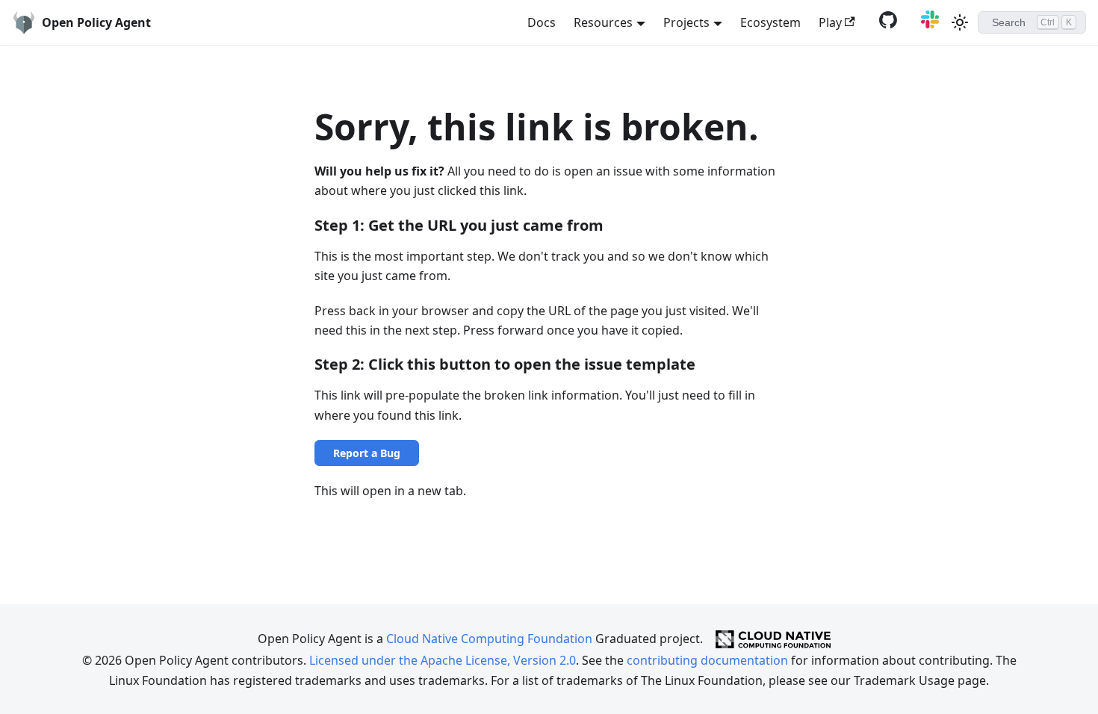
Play (830, 22)
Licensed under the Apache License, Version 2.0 (442, 660)
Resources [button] (603, 22)
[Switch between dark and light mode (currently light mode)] (960, 22)
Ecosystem (770, 22)
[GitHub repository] (885, 24)
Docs (541, 22)
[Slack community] (927, 24)
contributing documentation (707, 660)
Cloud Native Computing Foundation (489, 638)
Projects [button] (686, 22)
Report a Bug (366, 453)
